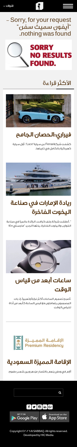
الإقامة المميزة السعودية (39, 362)
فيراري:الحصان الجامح (43, 134)
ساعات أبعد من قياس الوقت (43, 285)
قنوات (9, 5)
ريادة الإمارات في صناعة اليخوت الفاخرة (40, 207)
